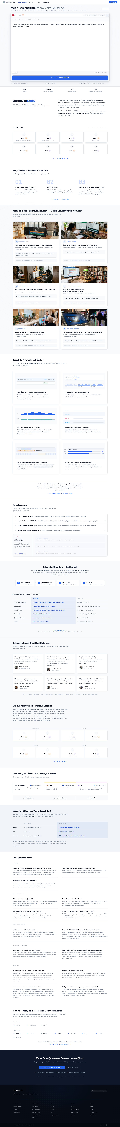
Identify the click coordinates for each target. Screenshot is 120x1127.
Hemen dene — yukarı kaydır (61, 199)
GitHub (72, 1115)
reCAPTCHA (93, 1115)
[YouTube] (101, 1125)
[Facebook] (106, 1125)
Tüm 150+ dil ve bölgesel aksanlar (59, 1044)
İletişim (72, 1106)
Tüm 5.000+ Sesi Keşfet (59, 158)
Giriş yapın (113, 2)
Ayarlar (15, 72)
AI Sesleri (15, 1109)
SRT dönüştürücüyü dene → (20, 553)
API (52, 1112)
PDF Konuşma (36, 1112)
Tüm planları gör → (60, 630)
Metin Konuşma (22, 2)
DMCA (91, 1109)
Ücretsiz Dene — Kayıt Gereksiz (53, 1067)
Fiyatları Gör (72, 1067)
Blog (52, 1109)
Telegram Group (75, 1109)
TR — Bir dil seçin (99, 1091)
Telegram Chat (74, 1112)
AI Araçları (31, 2)
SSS (39, 2)
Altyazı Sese (16, 1112)
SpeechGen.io (20, 1125)
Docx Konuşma (36, 1109)
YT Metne (34, 1118)
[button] (50, 15)
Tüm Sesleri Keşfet (59, 761)
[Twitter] (103, 1125)
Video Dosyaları (36, 1115)
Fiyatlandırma (45, 2)
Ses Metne (35, 1106)
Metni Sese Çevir (61, 77)
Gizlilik (91, 1106)
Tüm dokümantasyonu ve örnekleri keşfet (60, 493)
